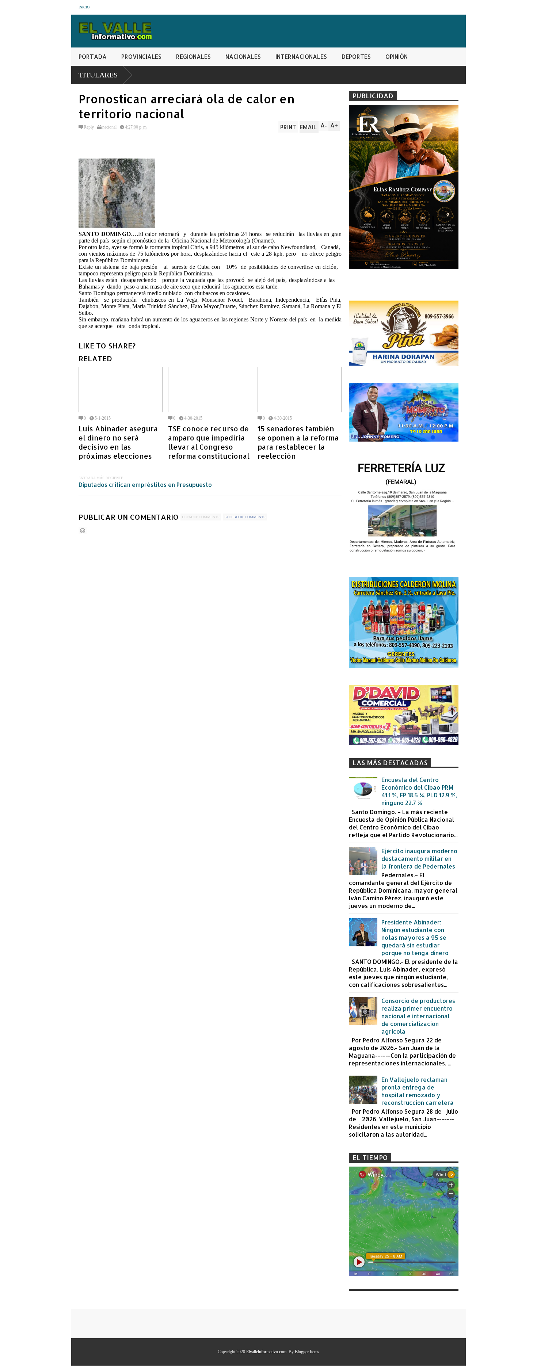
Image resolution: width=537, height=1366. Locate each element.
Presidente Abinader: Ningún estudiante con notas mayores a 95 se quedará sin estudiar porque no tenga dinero (415, 937)
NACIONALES (243, 56)
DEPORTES (356, 56)
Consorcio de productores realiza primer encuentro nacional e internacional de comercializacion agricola (418, 1016)
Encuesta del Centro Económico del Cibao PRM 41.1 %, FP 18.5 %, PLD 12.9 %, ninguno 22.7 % (419, 791)
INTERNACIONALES (301, 56)
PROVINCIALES (141, 56)
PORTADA (93, 56)
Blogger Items (307, 1351)
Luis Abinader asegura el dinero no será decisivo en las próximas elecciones (118, 442)
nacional (109, 127)
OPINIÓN (396, 56)
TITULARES (98, 75)
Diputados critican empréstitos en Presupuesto (145, 484)
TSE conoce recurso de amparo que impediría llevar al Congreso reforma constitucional (209, 442)
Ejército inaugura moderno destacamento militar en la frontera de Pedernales (419, 858)
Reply (89, 127)
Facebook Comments (245, 517)
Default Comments (201, 517)
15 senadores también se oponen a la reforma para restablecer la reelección (298, 442)
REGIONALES (193, 56)
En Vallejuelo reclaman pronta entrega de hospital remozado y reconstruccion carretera (417, 1091)
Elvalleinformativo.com (266, 1351)
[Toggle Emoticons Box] (83, 530)
